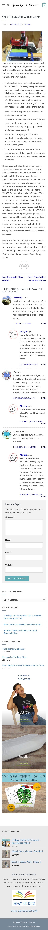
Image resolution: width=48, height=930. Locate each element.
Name (8, 540)
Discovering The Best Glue (14, 657)
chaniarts (17, 297)
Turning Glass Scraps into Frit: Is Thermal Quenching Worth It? (22, 616)
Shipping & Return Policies (24, 922)
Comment (10, 517)
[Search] (8, 5)
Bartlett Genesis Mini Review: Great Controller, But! (20, 631)
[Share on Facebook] (21, 266)
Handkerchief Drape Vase (13, 648)
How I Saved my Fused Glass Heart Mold (22, 624)
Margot (27, 24)
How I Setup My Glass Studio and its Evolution (23, 665)
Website (8, 565)
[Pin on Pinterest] (26, 266)
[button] (3, 5)
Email (8, 552)
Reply (43, 323)
